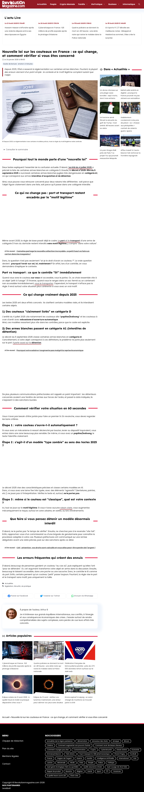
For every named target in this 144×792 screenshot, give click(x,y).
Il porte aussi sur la (27, 342)
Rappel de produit (54, 771)
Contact (6, 763)
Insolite (89, 758)
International (124, 758)
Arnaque (116, 741)
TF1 (107, 771)
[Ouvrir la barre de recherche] (139, 4)
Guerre (79, 758)
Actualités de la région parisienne (60, 741)
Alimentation (82, 741)
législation (9, 586)
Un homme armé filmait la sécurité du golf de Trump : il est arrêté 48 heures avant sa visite (109, 122)
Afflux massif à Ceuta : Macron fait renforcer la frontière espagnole (130, 153)
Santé (90, 771)
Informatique (129, 4)
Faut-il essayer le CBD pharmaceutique (95, 754)
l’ (80, 167)
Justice (49, 763)
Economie (135, 750)
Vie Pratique (96, 4)
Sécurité (17, 586)
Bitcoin (126, 741)
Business (112, 4)
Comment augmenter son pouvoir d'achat (74, 745)
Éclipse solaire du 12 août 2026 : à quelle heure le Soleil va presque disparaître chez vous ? (15, 700)
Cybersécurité (106, 750)
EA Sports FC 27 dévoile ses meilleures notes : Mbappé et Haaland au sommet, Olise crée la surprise (120, 32)
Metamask (61, 763)
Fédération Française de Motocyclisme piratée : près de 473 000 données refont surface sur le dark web (79, 667)
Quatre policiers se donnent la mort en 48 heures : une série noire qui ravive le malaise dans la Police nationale (86, 32)
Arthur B (44, 609)
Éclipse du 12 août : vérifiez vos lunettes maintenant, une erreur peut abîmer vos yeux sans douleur (48, 700)
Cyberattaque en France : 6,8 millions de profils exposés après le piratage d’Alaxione (52, 31)
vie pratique (26, 586)
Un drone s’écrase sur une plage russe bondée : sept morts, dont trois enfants (109, 94)
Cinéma (50, 745)
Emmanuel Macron (54, 754)
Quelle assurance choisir (92, 767)
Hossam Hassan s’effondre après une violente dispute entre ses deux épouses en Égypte (19, 31)
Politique (111, 763)
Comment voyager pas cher (58, 750)
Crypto (93, 750)
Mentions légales (10, 756)
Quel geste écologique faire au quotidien (63, 767)
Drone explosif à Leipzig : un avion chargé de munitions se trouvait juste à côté (79, 700)
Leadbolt (6, 788)
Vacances (117, 771)
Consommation (80, 750)
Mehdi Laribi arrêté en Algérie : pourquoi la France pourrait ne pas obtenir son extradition (130, 94)
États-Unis (74, 776)
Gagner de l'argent (64, 758)
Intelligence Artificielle (105, 758)
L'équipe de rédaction (12, 740)
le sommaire (17, 149)
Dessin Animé (122, 750)
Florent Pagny (120, 754)
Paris (81, 763)
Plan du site (8, 748)
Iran (135, 758)
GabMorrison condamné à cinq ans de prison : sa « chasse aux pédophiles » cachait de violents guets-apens (130, 124)
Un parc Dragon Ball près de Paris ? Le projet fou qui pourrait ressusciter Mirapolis (109, 154)
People (53, 4)
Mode (72, 763)
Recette (69, 771)
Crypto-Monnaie (67, 4)
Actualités (42, 4)
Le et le (69, 240)
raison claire (66, 507)
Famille (81, 4)
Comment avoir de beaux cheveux (108, 745)
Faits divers (70, 754)
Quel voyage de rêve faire (117, 767)
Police (100, 763)
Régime (80, 771)
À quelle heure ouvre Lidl (56, 776)
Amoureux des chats (100, 741)
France (49, 758)
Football (133, 754)
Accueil (5, 717)
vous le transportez (44, 283)
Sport (99, 771)
